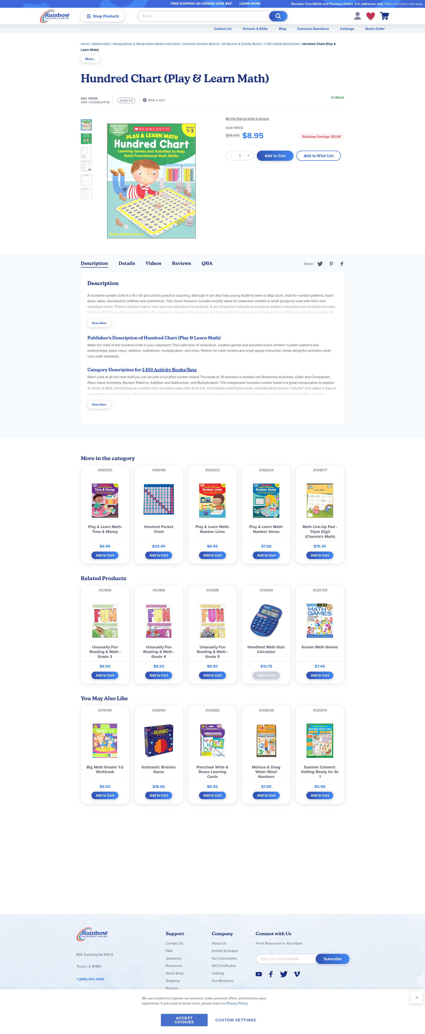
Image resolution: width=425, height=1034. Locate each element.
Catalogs (347, 28)
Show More (99, 323)
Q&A (207, 263)
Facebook (342, 264)
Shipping (173, 980)
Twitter (320, 264)
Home (85, 43)
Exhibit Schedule (225, 950)
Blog (282, 28)
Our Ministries (222, 980)
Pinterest (331, 264)
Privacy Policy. (237, 1003)
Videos (153, 263)
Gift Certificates (224, 965)
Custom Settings (235, 1020)
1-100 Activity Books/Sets (282, 43)
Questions (174, 958)
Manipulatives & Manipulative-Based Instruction (146, 43)
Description (94, 263)
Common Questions (313, 28)
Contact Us (223, 28)
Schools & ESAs (255, 28)
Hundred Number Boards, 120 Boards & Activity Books (222, 43)
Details (127, 263)
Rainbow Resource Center (92, 935)
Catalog (218, 973)
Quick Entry (175, 973)
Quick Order (375, 28)
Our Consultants (224, 958)
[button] (357, 15)
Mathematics (101, 43)
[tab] (90, 59)
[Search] (278, 16)
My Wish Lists (370, 16)
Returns (172, 988)
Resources (174, 965)
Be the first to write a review (247, 119)
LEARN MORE (250, 3)
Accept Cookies (184, 1020)
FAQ (169, 950)
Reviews (181, 263)
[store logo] (54, 16)
